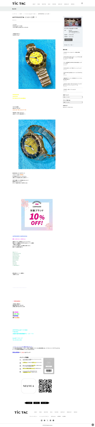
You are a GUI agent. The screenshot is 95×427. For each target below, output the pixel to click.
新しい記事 (44, 402)
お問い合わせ (53, 416)
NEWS (39, 4)
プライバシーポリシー (33, 416)
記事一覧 (36, 402)
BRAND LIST (66, 4)
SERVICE (72, 4)
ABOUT (34, 4)
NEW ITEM (44, 4)
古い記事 (29, 402)
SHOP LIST (60, 4)
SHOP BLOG (68, 39)
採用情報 (59, 416)
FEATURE (54, 4)
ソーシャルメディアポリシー (44, 416)
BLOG (49, 4)
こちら (23, 352)
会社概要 (64, 416)
